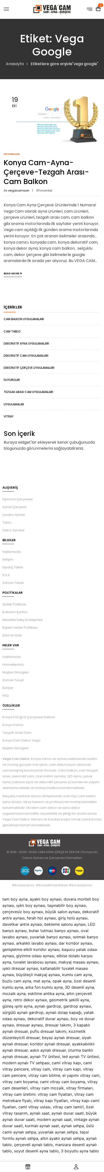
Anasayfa (15, 64)
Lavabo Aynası (13, 514)
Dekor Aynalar (13, 530)
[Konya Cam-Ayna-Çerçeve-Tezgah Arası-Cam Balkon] (52, 94)
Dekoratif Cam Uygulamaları (26, 356)
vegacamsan (18, 190)
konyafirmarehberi (53, 885)
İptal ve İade (12, 635)
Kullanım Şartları (15, 612)
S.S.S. (6, 575)
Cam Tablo (12, 331)
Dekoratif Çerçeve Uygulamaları (29, 368)
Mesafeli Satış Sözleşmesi (22, 619)
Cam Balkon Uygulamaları (24, 319)
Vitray (9, 416)
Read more (11, 273)
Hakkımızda (11, 551)
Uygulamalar (14, 404)
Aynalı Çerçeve (14, 507)
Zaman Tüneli (13, 582)
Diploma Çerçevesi (17, 499)
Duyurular (12, 380)
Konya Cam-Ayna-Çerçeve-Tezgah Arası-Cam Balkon (46, 172)
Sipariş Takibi (12, 567)
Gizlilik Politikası (14, 604)
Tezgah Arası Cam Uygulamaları (28, 392)
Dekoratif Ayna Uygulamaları (26, 343)
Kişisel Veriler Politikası (19, 627)
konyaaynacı (82, 885)
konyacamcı (24, 885)
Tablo (6, 522)
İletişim (7, 559)
